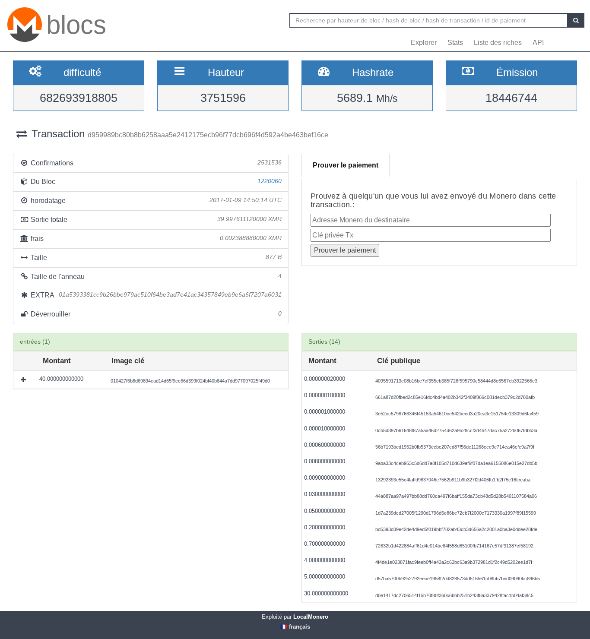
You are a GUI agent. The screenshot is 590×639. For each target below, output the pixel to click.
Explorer (424, 42)
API (538, 42)
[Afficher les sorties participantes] (24, 379)
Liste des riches (498, 42)
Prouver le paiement (345, 165)
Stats (455, 42)
